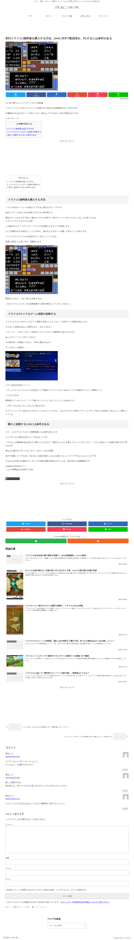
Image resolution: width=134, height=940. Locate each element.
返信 (125, 770)
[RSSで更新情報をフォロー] (98, 541)
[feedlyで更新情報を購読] (36, 541)
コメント (9, 824)
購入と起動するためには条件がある (22, 135)
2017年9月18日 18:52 (12, 778)
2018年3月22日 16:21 (12, 799)
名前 (7, 858)
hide (30, 124)
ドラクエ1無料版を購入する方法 (20, 129)
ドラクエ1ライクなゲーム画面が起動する (24, 132)
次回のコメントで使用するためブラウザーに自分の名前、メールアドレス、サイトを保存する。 (47, 890)
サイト (8, 879)
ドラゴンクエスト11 (13, 478)
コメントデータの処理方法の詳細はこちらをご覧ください (84, 902)
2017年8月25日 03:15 (12, 756)
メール (8, 868)
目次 (20, 178)
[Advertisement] (67, 28)
